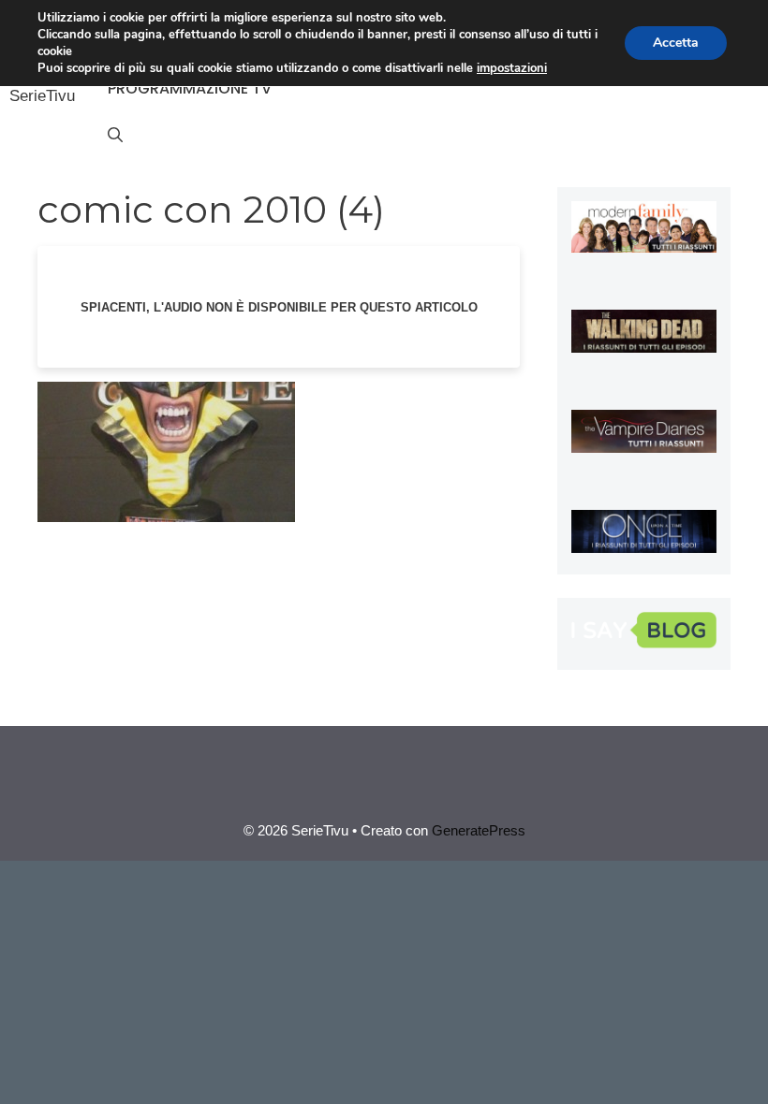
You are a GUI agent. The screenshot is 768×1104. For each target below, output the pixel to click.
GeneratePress (478, 830)
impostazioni (512, 68)
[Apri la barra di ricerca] (115, 135)
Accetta (676, 42)
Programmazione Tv (190, 88)
